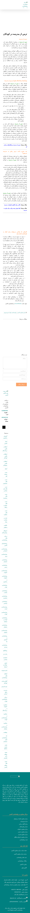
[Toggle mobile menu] (3, 3)
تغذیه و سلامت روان (5, 519)
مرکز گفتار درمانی (23, 824)
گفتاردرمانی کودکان (5, 682)
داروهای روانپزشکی (5, 531)
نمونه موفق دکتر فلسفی (5, 755)
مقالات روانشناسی (22, 861)
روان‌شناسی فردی (5, 607)
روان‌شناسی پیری (5, 555)
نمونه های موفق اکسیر (5, 764)
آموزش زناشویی (5, 437)
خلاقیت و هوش (5, 526)
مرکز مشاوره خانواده (23, 829)
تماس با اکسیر (23, 864)
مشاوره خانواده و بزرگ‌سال (5, 707)
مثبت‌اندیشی (5, 686)
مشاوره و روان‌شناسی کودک (5, 716)
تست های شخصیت (5, 496)
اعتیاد (6, 468)
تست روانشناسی (24, 839)
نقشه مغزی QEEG (5, 746)
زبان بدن (5, 654)
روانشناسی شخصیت (5, 597)
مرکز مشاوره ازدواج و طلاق (21, 837)
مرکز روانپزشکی (24, 826)
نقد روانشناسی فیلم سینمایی (5, 738)
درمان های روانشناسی (5, 538)
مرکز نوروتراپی (24, 821)
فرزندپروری (6, 312)
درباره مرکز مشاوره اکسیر (20, 854)
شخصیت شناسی (5, 658)
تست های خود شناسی (5, 488)
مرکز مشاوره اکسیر (21, 312)
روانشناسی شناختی (5, 602)
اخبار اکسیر (5, 442)
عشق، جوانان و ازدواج (5, 664)
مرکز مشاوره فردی (23, 834)
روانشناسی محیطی (5, 626)
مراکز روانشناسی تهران (5, 699)
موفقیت (5, 732)
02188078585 (5, 410)
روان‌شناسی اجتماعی (5, 549)
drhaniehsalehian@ (14, 901)
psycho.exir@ (13, 898)
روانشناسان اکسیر (5, 544)
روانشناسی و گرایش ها (5, 638)
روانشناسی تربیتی (5, 566)
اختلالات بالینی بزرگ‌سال (5, 448)
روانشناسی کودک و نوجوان (5, 619)
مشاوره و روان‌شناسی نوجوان (5, 726)
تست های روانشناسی (22, 857)
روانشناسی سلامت (5, 591)
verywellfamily (18, 303)
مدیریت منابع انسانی (5, 692)
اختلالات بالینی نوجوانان (5, 463)
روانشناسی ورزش (5, 646)
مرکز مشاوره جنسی (23, 831)
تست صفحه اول (5, 474)
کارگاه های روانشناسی (5, 675)
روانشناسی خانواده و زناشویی (5, 578)
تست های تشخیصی (5, 481)
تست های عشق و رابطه (5, 504)
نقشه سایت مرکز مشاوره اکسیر (19, 850)
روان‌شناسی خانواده (5, 571)
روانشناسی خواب (5, 586)
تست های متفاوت (5, 512)
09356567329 (5, 417)
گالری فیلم (24, 867)
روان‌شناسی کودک (12, 312)
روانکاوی (5, 650)
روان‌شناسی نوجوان (5, 631)
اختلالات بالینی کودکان (5, 456)
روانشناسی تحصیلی (5, 560)
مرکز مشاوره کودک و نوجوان (21, 818)
